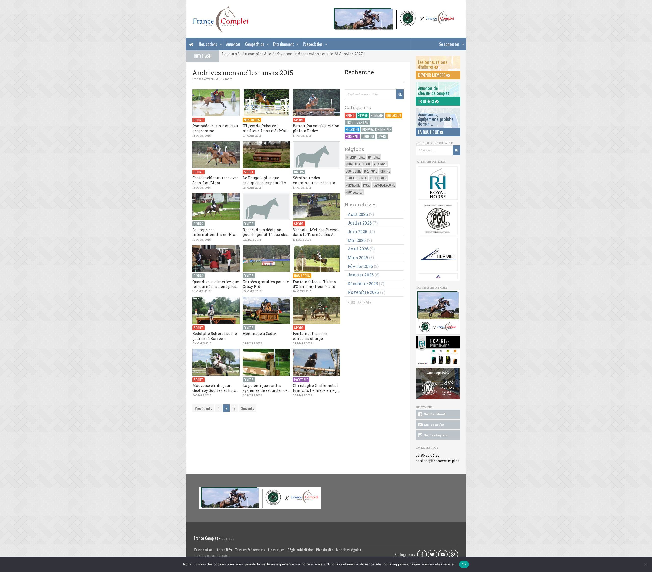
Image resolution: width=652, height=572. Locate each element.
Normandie (353, 185)
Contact (228, 538)
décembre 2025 (363, 283)
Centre (385, 171)
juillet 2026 (360, 223)
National (374, 157)
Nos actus (393, 115)
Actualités (224, 549)
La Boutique (429, 132)
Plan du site (324, 549)
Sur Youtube (433, 425)
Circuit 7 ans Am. (357, 122)
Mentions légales (348, 549)
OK (464, 564)
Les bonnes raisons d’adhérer (432, 64)
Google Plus (453, 554)
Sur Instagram (435, 435)
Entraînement (283, 44)
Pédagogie (352, 129)
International (355, 157)
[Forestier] (394, 10)
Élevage (363, 115)
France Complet (202, 79)
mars (228, 79)
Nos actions (208, 44)
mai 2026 (357, 240)
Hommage (377, 115)
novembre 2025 (363, 292)
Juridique (368, 136)
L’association (313, 44)
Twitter (432, 554)
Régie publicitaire (300, 549)
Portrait (352, 136)
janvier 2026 (361, 274)
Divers (382, 136)
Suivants (247, 408)
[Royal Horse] (438, 183)
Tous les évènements (250, 549)
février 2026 (360, 266)
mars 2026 (358, 257)
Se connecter (449, 44)
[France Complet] (220, 19)
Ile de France (378, 178)
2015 (219, 79)
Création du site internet (212, 556)
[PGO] (438, 383)
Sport (350, 115)
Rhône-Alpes (354, 192)
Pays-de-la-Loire (384, 185)
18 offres (426, 101)
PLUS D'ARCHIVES (359, 302)
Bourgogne (353, 171)
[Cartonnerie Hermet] (438, 254)
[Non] (645, 564)
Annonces (233, 44)
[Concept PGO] (438, 218)
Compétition (254, 44)
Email (443, 554)
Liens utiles (276, 549)
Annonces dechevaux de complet (433, 90)
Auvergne (380, 164)
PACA (366, 185)
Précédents (203, 408)
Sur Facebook (434, 414)
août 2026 (358, 214)
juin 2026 (357, 231)
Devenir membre (432, 75)
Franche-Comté (356, 178)
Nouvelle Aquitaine (358, 164)
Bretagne (370, 171)
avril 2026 (358, 249)
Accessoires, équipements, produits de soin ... (435, 119)
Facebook (422, 554)
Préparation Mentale (376, 129)
